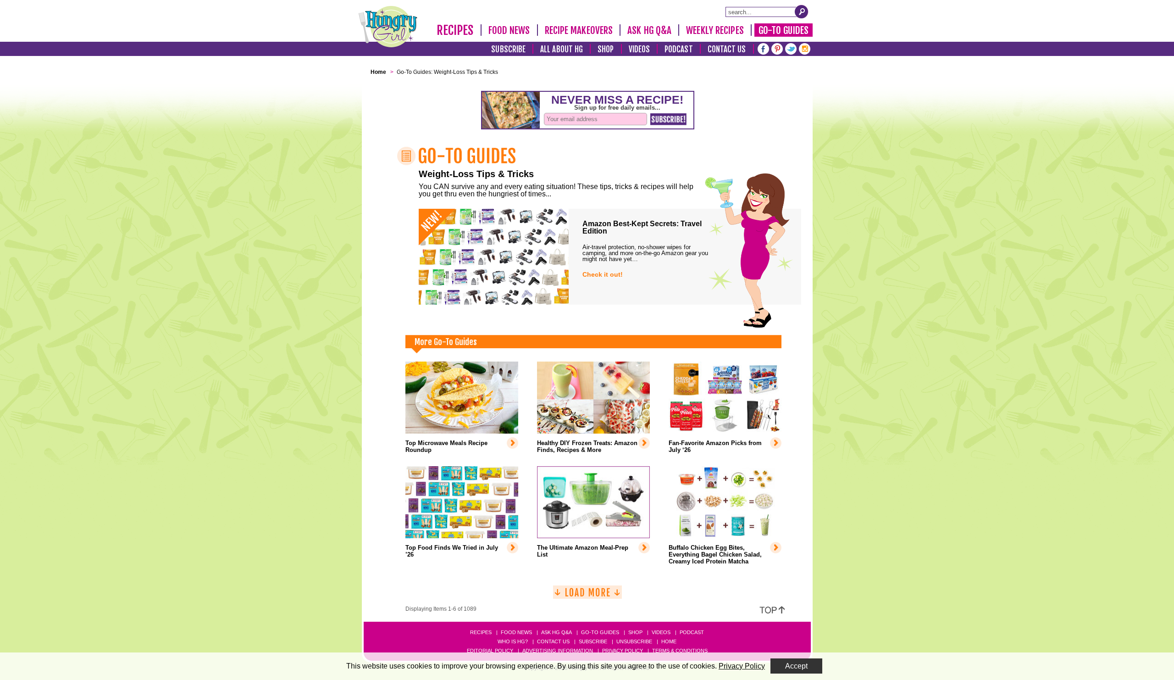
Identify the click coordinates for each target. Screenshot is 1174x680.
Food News (509, 30)
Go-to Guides (600, 632)
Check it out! (602, 274)
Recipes (455, 30)
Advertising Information (557, 650)
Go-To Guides (784, 30)
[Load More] (587, 595)
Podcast (679, 49)
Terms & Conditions (680, 650)
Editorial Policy (490, 650)
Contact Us (727, 49)
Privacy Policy (622, 650)
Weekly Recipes (714, 30)
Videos (639, 49)
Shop (606, 49)
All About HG (561, 49)
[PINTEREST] (777, 48)
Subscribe (508, 49)
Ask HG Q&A (649, 30)
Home (668, 641)
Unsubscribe (634, 641)
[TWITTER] (791, 48)
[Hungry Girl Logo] (388, 26)
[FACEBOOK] (763, 48)
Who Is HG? (513, 641)
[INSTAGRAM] (804, 48)
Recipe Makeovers (579, 30)
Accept (796, 666)
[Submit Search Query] (802, 11)
